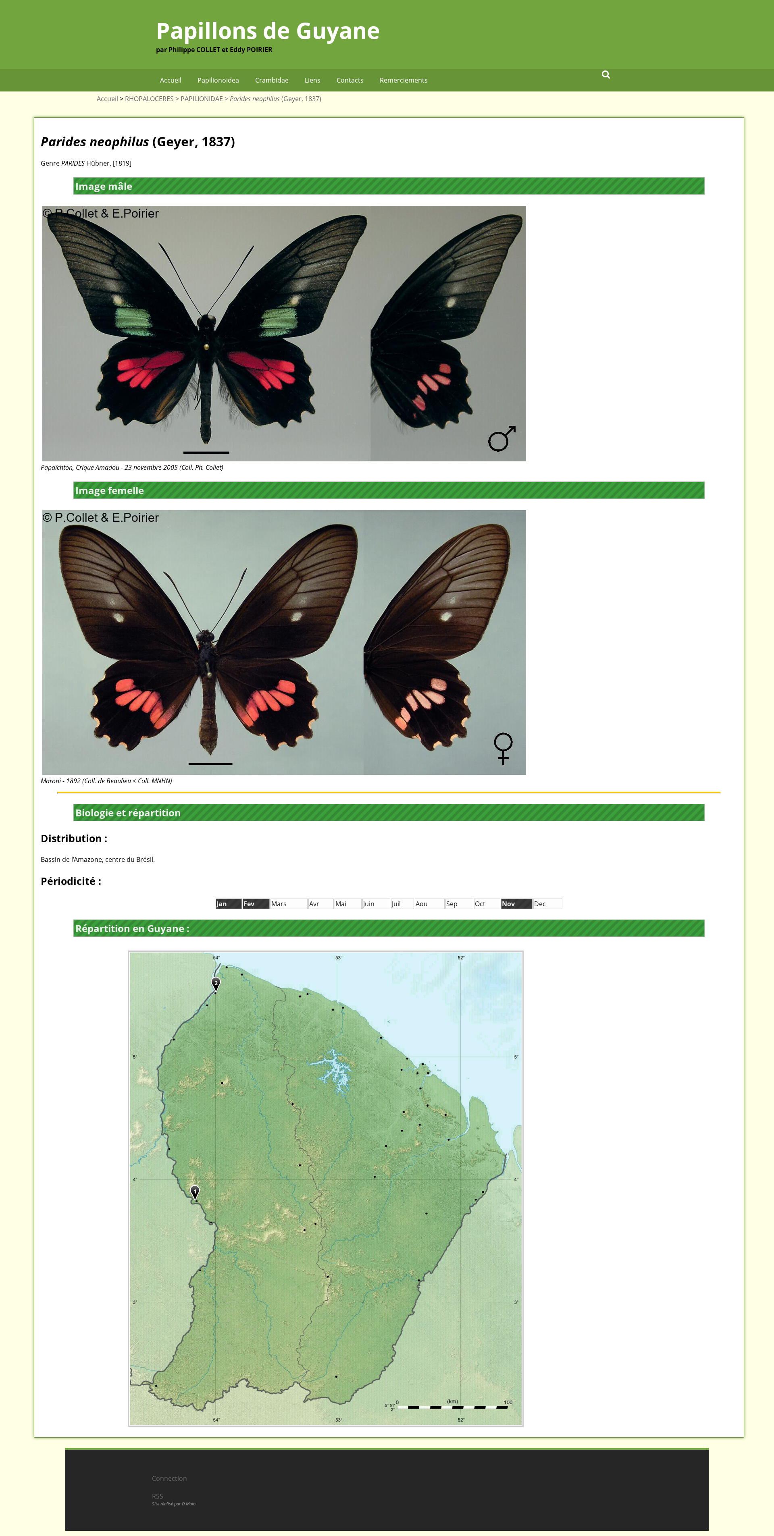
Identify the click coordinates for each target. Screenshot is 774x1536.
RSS (157, 1496)
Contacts (350, 80)
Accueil (170, 80)
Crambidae (272, 80)
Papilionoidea (218, 80)
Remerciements (404, 80)
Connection (169, 1478)
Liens (312, 80)
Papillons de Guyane (268, 30)
